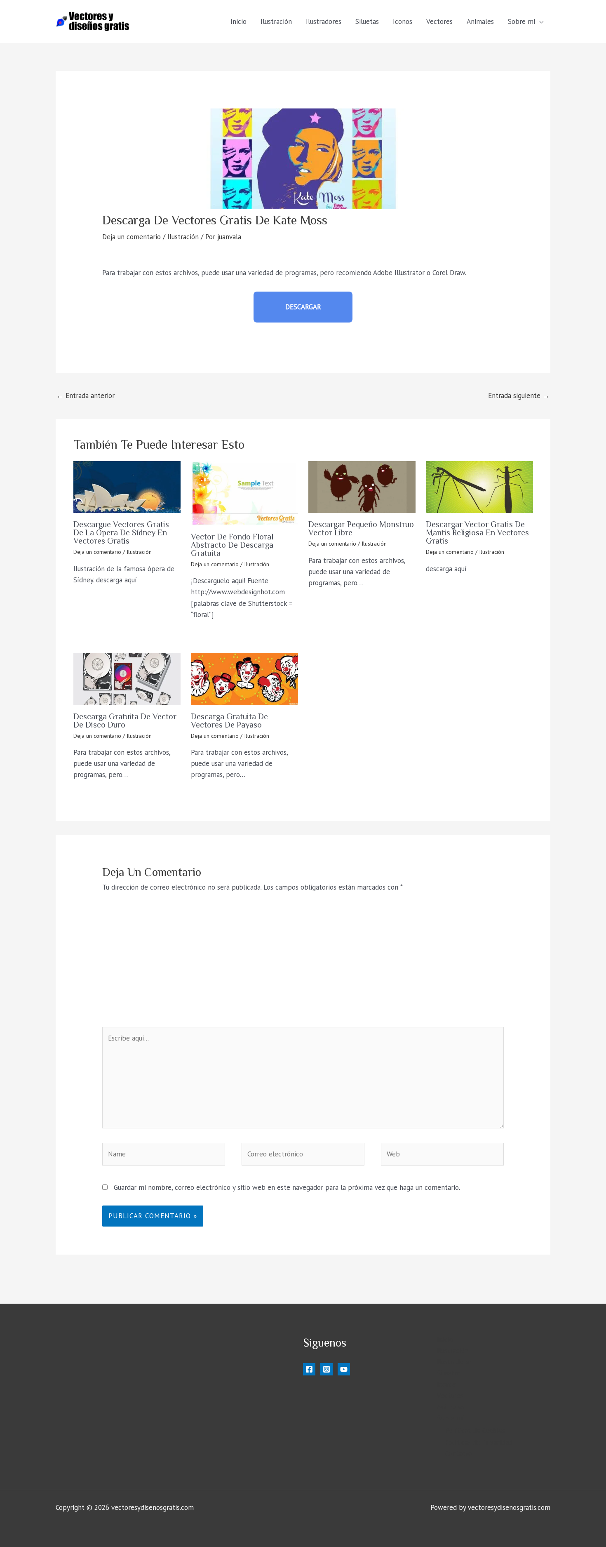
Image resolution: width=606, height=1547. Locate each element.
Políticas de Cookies (475, 1430)
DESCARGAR (303, 306)
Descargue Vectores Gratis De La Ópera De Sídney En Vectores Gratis (121, 532)
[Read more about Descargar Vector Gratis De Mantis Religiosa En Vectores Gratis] (479, 487)
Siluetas (367, 21)
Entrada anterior (85, 395)
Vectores (439, 21)
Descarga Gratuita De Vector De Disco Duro (124, 720)
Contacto (458, 1453)
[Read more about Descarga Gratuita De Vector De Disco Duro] (127, 679)
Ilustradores (323, 21)
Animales (480, 21)
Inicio (238, 21)
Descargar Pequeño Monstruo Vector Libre (361, 528)
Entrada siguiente (519, 395)
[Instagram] (326, 1369)
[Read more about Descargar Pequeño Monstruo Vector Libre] (362, 487)
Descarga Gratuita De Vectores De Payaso (229, 720)
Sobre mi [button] (521, 21)
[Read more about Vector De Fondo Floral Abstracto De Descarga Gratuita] (244, 493)
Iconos (402, 21)
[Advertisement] (303, 965)
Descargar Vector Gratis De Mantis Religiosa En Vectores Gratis (477, 532)
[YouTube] (344, 1369)
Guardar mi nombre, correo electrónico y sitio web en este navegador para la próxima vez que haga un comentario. (287, 1187)
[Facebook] (309, 1369)
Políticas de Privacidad (478, 1442)
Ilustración (276, 21)
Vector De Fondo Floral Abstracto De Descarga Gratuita (232, 545)
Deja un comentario (131, 236)
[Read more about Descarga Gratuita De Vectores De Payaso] (244, 679)
